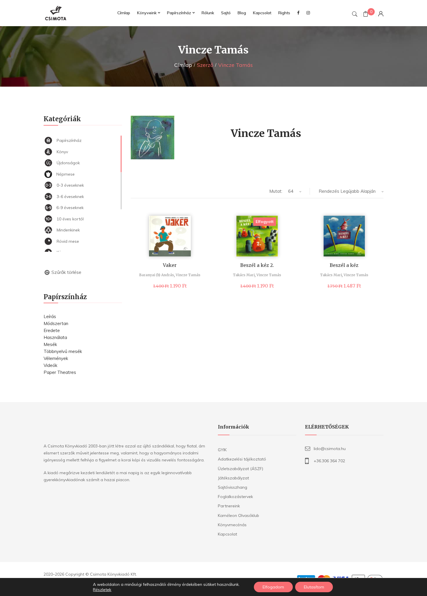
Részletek (102, 589)
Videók (50, 365)
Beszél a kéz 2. (257, 265)
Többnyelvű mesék (63, 351)
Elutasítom (314, 587)
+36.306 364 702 (329, 460)
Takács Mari (244, 275)
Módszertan (56, 323)
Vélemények (56, 358)
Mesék (50, 344)
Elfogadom (273, 587)
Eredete (52, 330)
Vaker (170, 265)
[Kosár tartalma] (365, 14)
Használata (55, 337)
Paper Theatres (60, 372)
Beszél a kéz (344, 265)
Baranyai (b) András (156, 275)
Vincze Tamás (188, 275)
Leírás (50, 316)
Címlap (183, 65)
